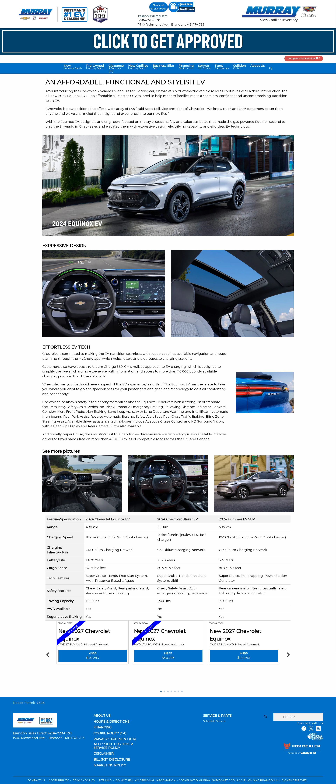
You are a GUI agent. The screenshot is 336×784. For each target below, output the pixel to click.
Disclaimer (104, 753)
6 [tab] (178, 691)
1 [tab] (161, 691)
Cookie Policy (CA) (110, 733)
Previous (47, 654)
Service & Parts (217, 715)
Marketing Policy (110, 765)
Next (288, 654)
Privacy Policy (84, 780)
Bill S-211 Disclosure (112, 759)
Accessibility (59, 780)
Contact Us (36, 780)
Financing (103, 727)
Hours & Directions (112, 721)
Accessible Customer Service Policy (113, 745)
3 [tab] (168, 691)
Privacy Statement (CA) (115, 739)
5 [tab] (175, 691)
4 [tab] (171, 691)
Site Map (105, 780)
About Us (102, 715)
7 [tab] (182, 691)
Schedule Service (214, 721)
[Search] (265, 716)
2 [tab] (164, 691)
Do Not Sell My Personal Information (145, 780)
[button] (73, 67)
